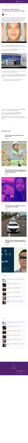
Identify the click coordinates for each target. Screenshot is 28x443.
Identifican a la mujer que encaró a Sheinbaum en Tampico (14, 296)
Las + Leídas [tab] (4, 275)
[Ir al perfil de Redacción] (3, 14)
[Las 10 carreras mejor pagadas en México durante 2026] (14, 153)
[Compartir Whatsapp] (25, 14)
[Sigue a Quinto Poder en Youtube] (21, 371)
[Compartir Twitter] (23, 14)
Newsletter (3, 118)
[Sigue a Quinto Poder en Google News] (25, 371)
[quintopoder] (20, 2)
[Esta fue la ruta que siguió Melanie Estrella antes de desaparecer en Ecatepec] (4, 285)
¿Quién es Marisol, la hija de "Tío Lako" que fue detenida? (14, 330)
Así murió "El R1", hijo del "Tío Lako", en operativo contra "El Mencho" (15, 279)
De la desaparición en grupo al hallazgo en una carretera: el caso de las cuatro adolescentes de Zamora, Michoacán (15, 171)
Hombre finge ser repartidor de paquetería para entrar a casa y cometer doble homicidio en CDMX (15, 241)
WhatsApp (2, 117)
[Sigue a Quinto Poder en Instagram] (20, 371)
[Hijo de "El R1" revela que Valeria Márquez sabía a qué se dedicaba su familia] (4, 302)
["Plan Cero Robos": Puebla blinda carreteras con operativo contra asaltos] (14, 224)
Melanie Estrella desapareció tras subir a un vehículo (13, 283)
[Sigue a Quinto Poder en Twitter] (19, 371)
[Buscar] (6, 5)
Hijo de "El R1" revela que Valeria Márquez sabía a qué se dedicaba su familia (15, 301)
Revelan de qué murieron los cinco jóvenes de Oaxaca (13, 292)
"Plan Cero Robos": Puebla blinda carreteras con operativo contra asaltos (15, 206)
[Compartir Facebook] (21, 14)
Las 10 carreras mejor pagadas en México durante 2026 (14, 136)
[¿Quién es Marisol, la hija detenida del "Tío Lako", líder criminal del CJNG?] (4, 289)
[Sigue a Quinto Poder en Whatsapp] (16, 371)
